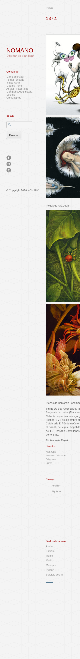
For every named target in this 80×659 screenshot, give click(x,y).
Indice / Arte (13, 82)
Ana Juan (51, 452)
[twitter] (8, 170)
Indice (49, 555)
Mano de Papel (15, 76)
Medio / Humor (14, 85)
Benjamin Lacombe (57, 412)
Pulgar (50, 7)
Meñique (51, 565)
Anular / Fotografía (17, 88)
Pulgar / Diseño (15, 79)
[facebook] (8, 157)
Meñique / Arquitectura (19, 91)
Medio (49, 560)
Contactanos (13, 97)
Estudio (10, 94)
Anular (50, 546)
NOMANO (19, 50)
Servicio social (54, 574)
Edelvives (51, 459)
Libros (49, 463)
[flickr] (8, 164)
